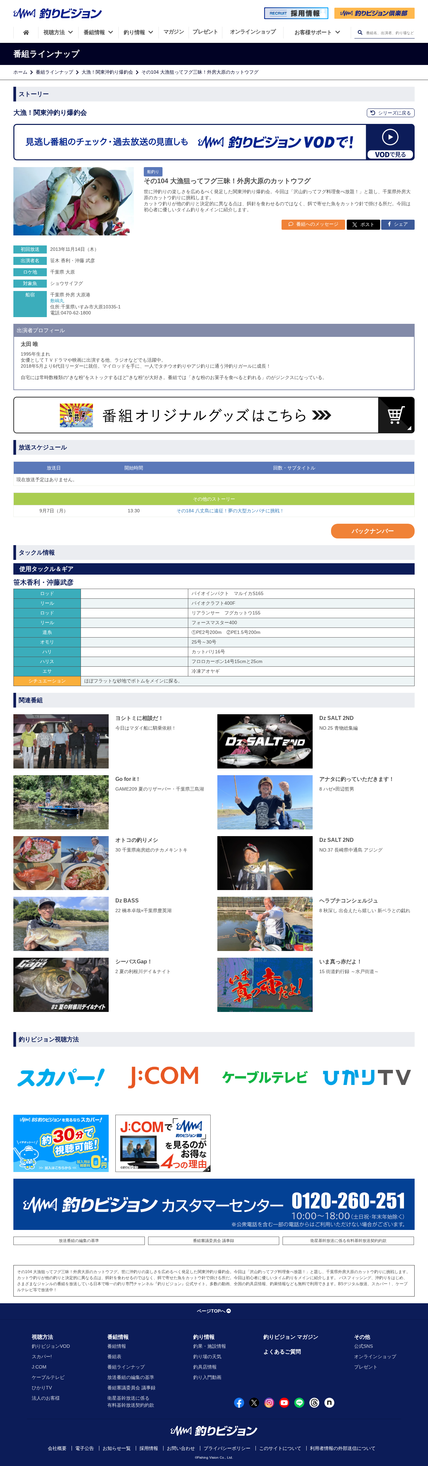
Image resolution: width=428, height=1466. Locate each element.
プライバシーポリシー (227, 1448)
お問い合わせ (181, 1448)
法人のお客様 (46, 1398)
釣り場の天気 (207, 1356)
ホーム (20, 72)
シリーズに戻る (394, 113)
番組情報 (118, 1337)
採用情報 (148, 1448)
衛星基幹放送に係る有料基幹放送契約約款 (348, 1240)
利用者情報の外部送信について (343, 1448)
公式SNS (363, 1346)
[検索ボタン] (360, 33)
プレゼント (366, 1367)
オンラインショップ (375, 1356)
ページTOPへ (211, 1311)
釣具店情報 (205, 1367)
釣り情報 (204, 1337)
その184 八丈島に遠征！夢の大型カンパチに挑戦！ (230, 510)
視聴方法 (42, 1337)
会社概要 (57, 1448)
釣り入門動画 (207, 1377)
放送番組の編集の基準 (79, 1240)
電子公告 (84, 1448)
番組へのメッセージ (316, 224)
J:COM (39, 1367)
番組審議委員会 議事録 (213, 1240)
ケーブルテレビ (48, 1377)
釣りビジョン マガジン (290, 1337)
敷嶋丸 (57, 300)
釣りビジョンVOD (51, 1346)
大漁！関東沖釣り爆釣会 (107, 72)
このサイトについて (280, 1448)
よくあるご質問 (282, 1351)
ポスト (367, 224)
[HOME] (26, 32)
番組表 (114, 1356)
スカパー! (42, 1356)
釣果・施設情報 (209, 1346)
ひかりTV (42, 1387)
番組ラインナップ (54, 72)
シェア (400, 224)
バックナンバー (373, 531)
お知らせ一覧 (117, 1448)
